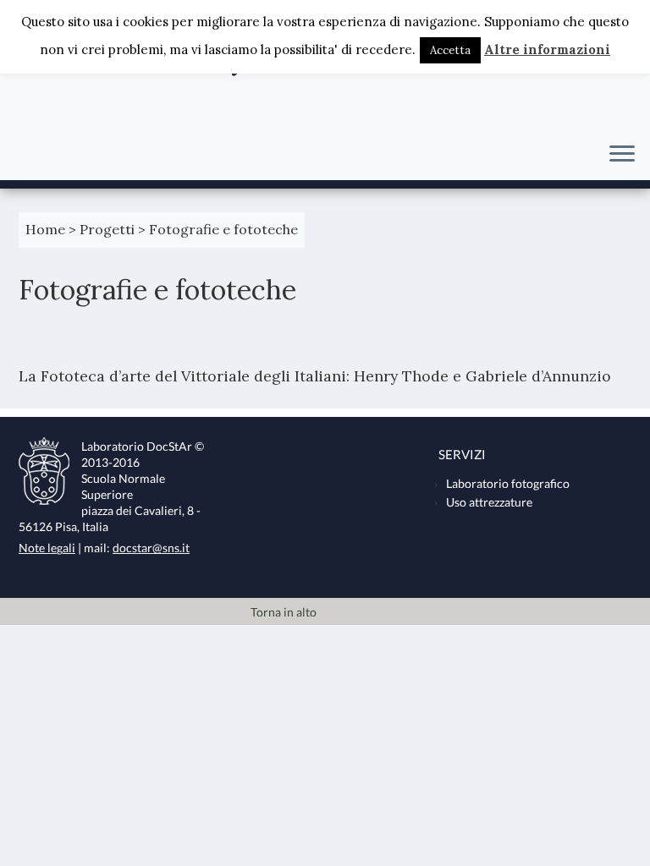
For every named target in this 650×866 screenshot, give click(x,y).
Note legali (47, 548)
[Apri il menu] (622, 154)
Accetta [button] (450, 50)
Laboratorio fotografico (508, 484)
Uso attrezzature (489, 502)
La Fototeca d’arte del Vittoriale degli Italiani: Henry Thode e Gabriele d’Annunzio (317, 376)
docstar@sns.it (151, 548)
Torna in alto (284, 612)
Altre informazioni (547, 49)
